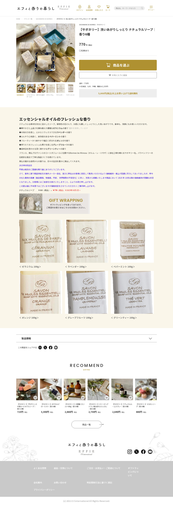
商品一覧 (86, 424)
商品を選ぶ (121, 65)
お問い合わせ (60, 482)
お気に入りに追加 (119, 75)
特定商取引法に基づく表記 (99, 482)
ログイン (79, 10)
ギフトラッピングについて (133, 472)
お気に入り (99, 10)
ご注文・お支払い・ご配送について (104, 468)
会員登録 (89, 10)
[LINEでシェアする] (56, 347)
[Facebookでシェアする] (50, 347)
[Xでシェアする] (45, 347)
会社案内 (38, 482)
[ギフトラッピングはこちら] (54, 212)
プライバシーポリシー (44, 489)
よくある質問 (40, 468)
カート (107, 10)
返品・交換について (63, 468)
